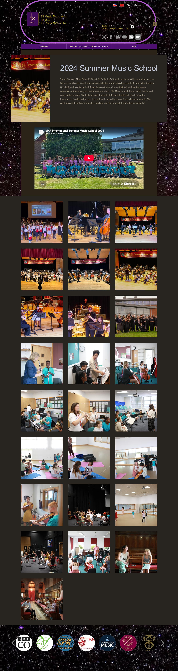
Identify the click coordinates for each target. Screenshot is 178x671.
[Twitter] (117, 37)
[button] (154, 23)
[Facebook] (110, 37)
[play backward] (13, 643)
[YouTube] (124, 37)
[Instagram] (104, 37)
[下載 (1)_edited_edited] (131, 37)
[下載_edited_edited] (138, 37)
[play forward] (163, 643)
